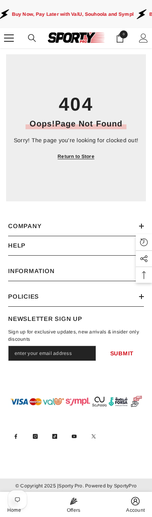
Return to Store (76, 156)
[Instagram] (35, 436)
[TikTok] (54, 436)
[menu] (9, 38)
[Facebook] (16, 436)
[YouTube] (74, 436)
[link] (135, 504)
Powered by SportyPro (110, 486)
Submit (122, 353)
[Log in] (143, 38)
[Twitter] (93, 436)
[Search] (32, 38)
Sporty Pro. (71, 486)
